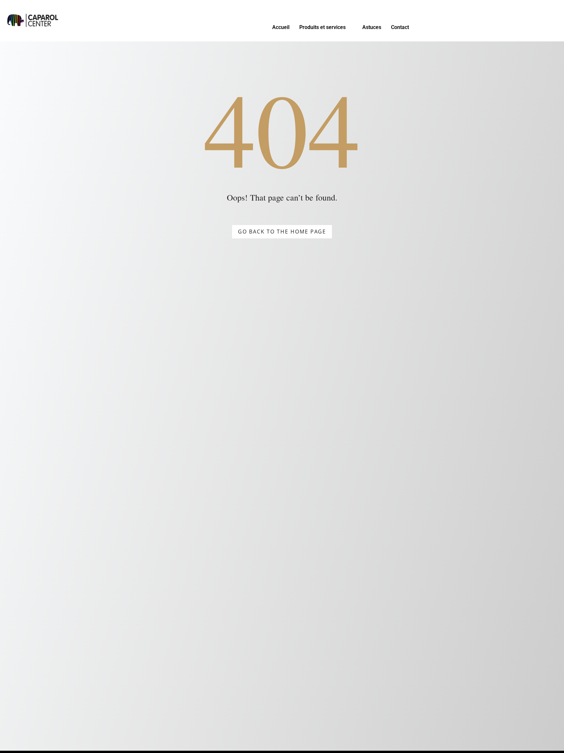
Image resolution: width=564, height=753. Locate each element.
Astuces (371, 27)
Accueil (281, 27)
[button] (325, 27)
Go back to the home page (282, 231)
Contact (400, 27)
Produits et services (322, 27)
